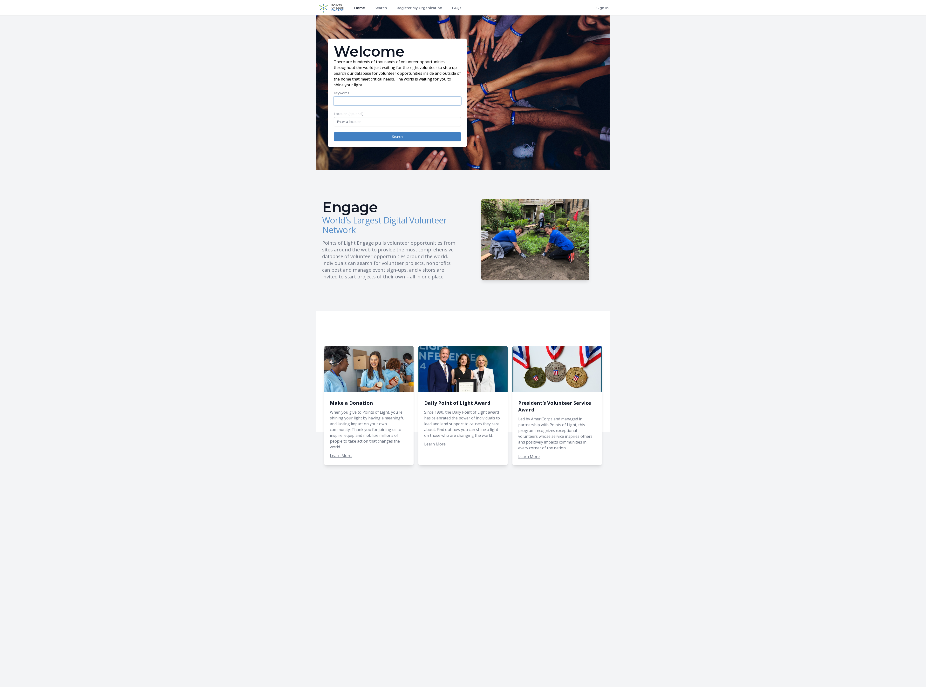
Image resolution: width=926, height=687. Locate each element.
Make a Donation (351, 403)
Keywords (341, 93)
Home (359, 8)
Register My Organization (419, 8)
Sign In (602, 8)
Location (348, 113)
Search (380, 8)
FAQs (456, 8)
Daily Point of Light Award (457, 403)
